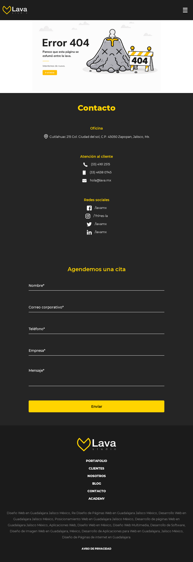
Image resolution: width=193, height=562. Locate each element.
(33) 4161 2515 (100, 164)
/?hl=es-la (100, 216)
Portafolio (96, 461)
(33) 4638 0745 (101, 172)
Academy (96, 499)
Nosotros (96, 476)
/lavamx (101, 208)
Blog (96, 483)
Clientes (96, 468)
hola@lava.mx (100, 180)
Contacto (96, 491)
